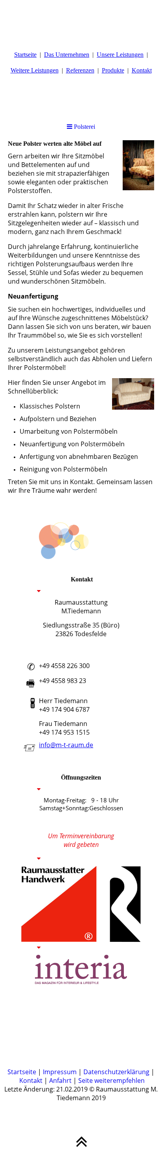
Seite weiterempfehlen (111, 1080)
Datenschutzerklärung (116, 1071)
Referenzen (80, 70)
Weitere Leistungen (35, 70)
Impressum (60, 1071)
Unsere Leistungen (120, 54)
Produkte (113, 70)
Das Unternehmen (66, 54)
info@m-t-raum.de (66, 745)
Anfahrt (60, 1080)
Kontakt (142, 70)
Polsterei (83, 126)
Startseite (25, 54)
